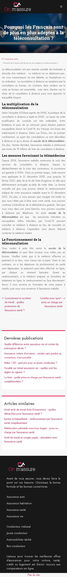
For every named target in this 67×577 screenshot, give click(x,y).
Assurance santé (11, 59)
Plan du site (33, 575)
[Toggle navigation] (61, 6)
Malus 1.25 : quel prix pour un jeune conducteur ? (30, 363)
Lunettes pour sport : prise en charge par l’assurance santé (51, 302)
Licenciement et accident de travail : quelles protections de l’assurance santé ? (18, 304)
